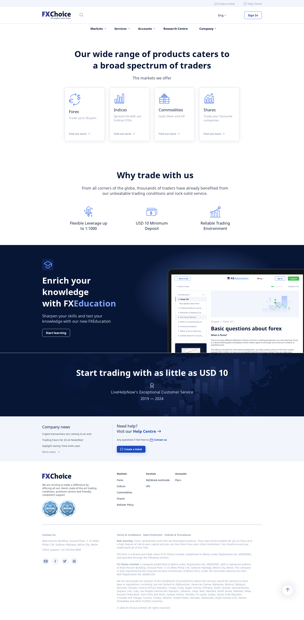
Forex (120, 480)
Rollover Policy (125, 504)
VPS (148, 486)
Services (120, 29)
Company (206, 29)
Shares (121, 498)
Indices (121, 486)
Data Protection (152, 535)
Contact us (160, 439)
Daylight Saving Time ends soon (61, 446)
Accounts (145, 29)
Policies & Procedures (178, 535)
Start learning (56, 333)
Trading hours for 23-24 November (62, 440)
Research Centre (175, 29)
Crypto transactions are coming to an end (66, 434)
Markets (96, 29)
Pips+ (178, 480)
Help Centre (255, 3)
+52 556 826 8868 (71, 549)
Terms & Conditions (129, 535)
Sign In (253, 15)
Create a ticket (226, 3)
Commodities (124, 492)
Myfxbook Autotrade (158, 480)
